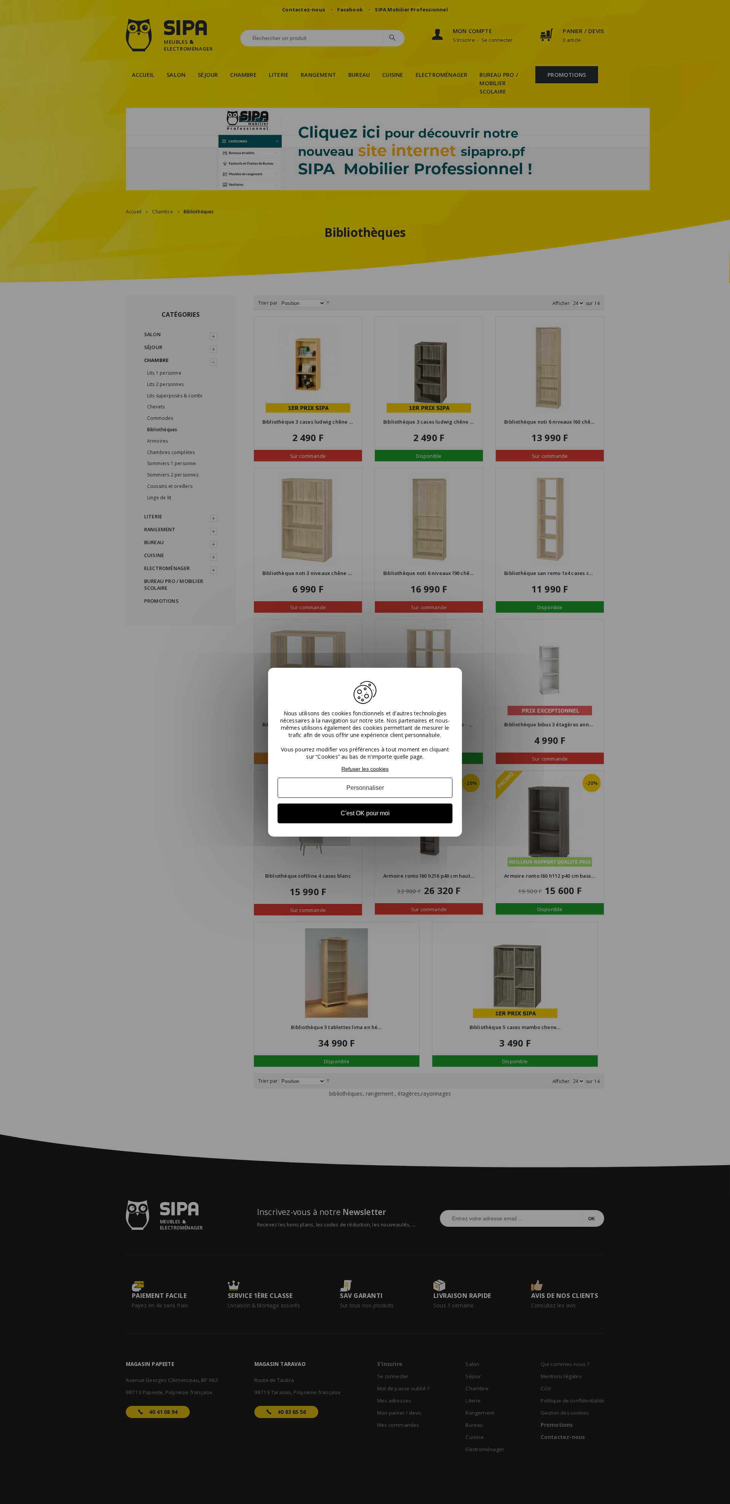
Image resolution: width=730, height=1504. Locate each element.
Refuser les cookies (365, 768)
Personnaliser (365, 788)
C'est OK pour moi (365, 813)
